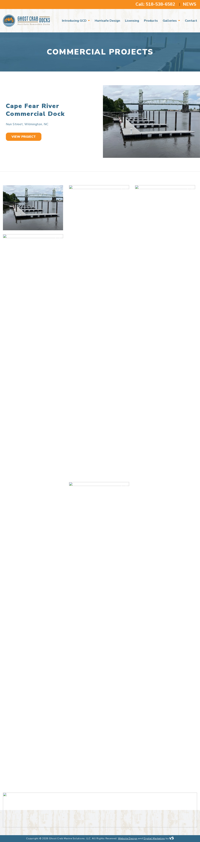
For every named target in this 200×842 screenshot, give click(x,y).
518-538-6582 (160, 4)
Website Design (128, 838)
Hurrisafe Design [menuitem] (107, 20)
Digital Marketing (154, 838)
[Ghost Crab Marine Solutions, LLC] (28, 21)
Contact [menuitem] (191, 20)
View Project (24, 137)
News (189, 4)
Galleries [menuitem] (170, 20)
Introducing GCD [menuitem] (74, 20)
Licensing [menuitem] (132, 20)
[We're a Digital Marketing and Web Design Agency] (171, 838)
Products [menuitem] (151, 20)
